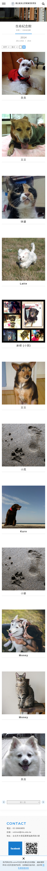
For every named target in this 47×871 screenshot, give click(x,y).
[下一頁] (43, 802)
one (20, 47)
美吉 (23, 760)
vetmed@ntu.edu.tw (22, 832)
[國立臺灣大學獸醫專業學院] (23, 3)
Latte (23, 265)
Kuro (23, 513)
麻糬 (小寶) (23, 327)
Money (23, 637)
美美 (23, 79)
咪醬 (23, 203)
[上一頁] (4, 802)
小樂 (23, 575)
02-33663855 (19, 828)
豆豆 (23, 141)
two (23, 47)
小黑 (23, 451)
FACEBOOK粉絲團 (15, 848)
